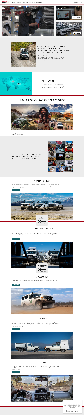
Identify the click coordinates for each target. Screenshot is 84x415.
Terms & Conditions (28, 410)
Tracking (76, 2)
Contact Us (3, 410)
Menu (44, 2)
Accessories (32, 2)
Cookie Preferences (20, 410)
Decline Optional (70, 411)
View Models (77, 33)
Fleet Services (39, 2)
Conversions (25, 2)
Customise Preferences (75, 409)
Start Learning (76, 17)
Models (13, 2)
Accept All (76, 411)
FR (81, 2)
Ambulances (18, 2)
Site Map (8, 410)
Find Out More (16, 190)
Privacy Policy (13, 410)
